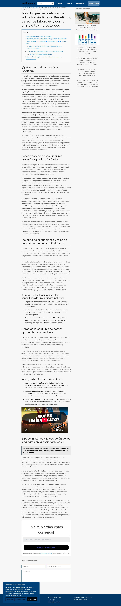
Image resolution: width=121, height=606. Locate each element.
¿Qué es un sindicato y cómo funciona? (39, 36)
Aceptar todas (32, 599)
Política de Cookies (16, 595)
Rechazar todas (20, 599)
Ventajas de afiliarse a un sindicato (40, 54)
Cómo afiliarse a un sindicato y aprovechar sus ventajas (45, 51)
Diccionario (80, 3)
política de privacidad (46, 553)
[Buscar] (52, 3)
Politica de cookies (53, 602)
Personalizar (10, 599)
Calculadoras (94, 3)
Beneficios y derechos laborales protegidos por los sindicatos (47, 39)
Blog (68, 3)
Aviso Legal (51, 600)
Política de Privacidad (54, 597)
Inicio (60, 3)
